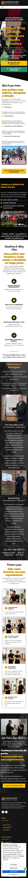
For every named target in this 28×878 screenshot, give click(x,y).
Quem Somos (6, 829)
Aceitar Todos (13, 871)
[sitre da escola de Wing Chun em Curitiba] (10, 3)
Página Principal (6, 825)
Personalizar (14, 864)
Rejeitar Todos (13, 868)
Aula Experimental (7, 827)
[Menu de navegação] (2, 7)
